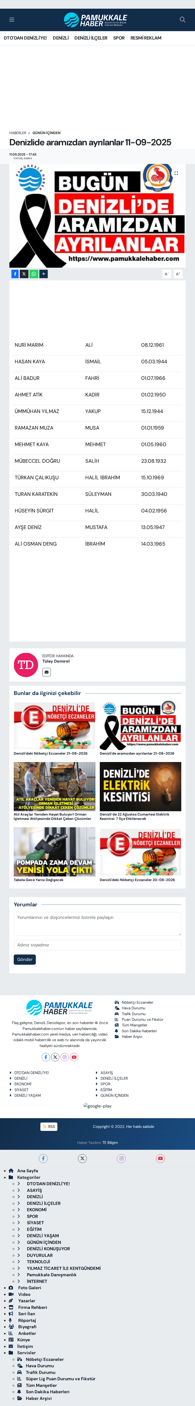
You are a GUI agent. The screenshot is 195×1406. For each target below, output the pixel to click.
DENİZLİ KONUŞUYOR (48, 1249)
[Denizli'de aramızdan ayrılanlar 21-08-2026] (141, 725)
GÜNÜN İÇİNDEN (46, 133)
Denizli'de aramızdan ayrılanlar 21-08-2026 (137, 753)
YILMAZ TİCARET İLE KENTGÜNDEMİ (63, 1268)
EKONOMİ (22, 1084)
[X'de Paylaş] (24, 274)
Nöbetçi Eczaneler (137, 1002)
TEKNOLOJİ (38, 1262)
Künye (23, 1340)
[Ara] (183, 20)
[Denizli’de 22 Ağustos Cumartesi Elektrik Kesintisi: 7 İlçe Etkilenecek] (141, 786)
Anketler (26, 1333)
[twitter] (82, 1158)
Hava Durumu (133, 1008)
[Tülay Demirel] (26, 664)
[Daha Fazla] (43, 274)
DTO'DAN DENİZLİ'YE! (25, 38)
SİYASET (21, 1089)
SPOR (119, 38)
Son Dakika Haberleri (139, 1031)
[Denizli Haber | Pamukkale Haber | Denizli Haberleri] (96, 20)
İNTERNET (36, 1281)
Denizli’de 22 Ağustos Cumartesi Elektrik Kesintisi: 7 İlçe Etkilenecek (134, 816)
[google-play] (98, 1105)
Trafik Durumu (134, 1013)
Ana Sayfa (27, 1170)
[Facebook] (46, 1057)
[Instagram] (64, 1057)
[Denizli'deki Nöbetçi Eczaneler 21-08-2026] (54, 725)
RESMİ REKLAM (146, 38)
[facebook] (43, 1158)
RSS (51, 1126)
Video (23, 1294)
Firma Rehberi (32, 1307)
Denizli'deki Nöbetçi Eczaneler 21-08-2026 (51, 753)
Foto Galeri (29, 1288)
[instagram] (121, 1158)
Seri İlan (26, 1314)
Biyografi (27, 1327)
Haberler (17, 133)
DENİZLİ (61, 38)
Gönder (24, 959)
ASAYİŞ (107, 1072)
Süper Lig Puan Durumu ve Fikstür (60, 1379)
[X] (55, 1057)
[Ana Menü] (11, 19)
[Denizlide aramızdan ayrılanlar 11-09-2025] (97, 216)
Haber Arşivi (132, 1036)
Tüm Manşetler (134, 1025)
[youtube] (160, 1158)
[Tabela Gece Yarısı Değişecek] (54, 851)
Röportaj (26, 1320)
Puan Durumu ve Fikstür (142, 1019)
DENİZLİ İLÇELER (90, 38)
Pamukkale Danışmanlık (51, 1275)
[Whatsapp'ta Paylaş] (33, 274)
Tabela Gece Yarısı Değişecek (38, 880)
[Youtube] (74, 1057)
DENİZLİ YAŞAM (27, 1095)
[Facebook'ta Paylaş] (15, 274)
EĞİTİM (106, 1089)
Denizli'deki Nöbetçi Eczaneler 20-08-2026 (137, 880)
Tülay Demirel (56, 661)
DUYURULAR (39, 1255)
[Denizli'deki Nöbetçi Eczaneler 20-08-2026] (141, 851)
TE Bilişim (110, 1142)
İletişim (25, 1346)
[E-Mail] (46, 672)
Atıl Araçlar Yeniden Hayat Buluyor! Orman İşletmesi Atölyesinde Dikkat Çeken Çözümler (52, 816)
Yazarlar (26, 1301)
